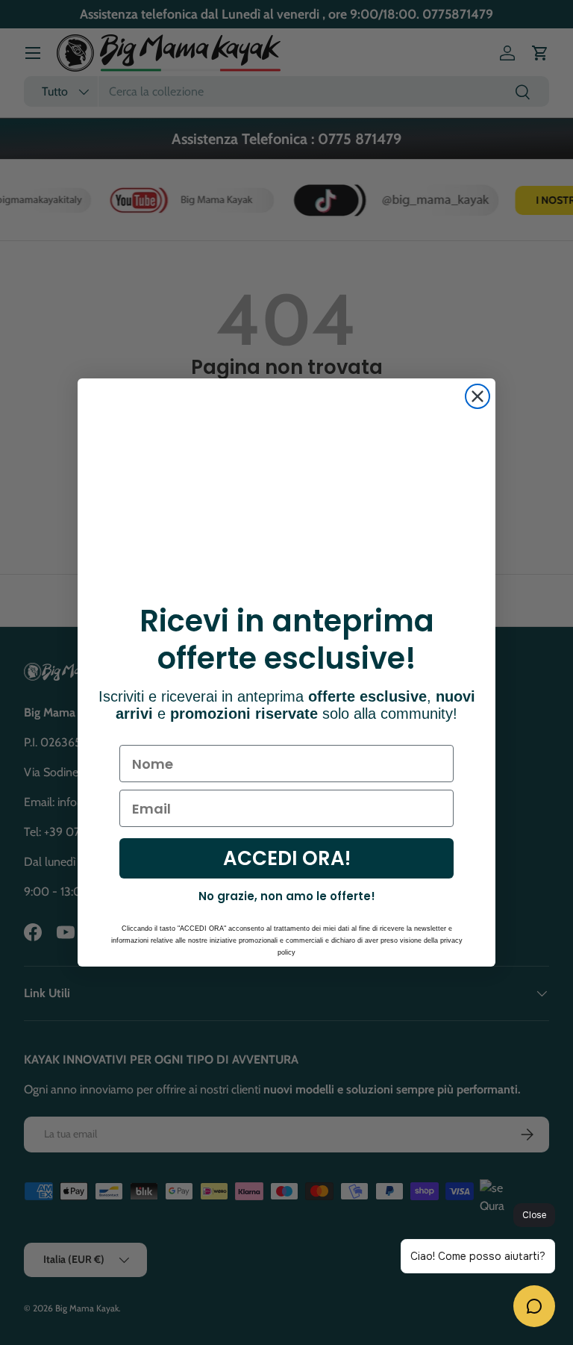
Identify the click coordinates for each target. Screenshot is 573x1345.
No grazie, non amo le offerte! (286, 896)
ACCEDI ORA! (287, 858)
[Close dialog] (477, 396)
